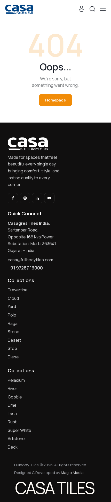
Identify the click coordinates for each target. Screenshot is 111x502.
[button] (103, 8)
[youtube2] (49, 198)
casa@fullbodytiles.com (30, 260)
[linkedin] (37, 198)
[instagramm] (25, 198)
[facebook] (13, 198)
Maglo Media (72, 472)
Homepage (55, 100)
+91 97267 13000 (25, 268)
